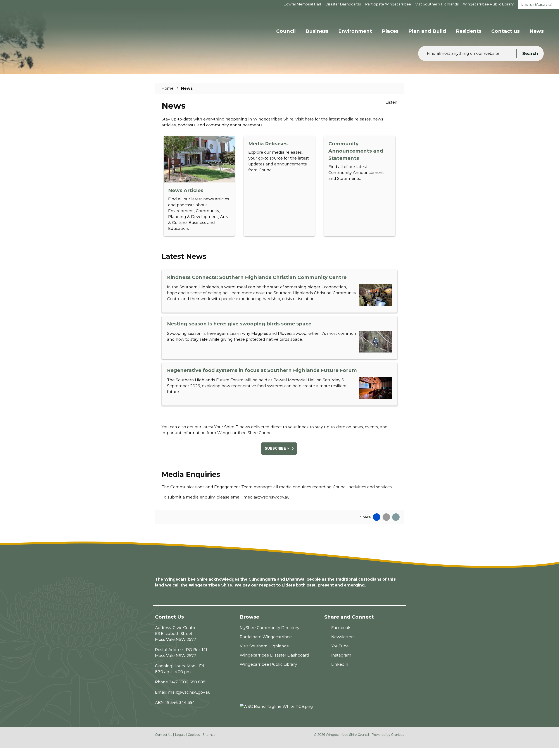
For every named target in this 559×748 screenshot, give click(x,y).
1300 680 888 (192, 682)
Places (390, 31)
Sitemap (209, 735)
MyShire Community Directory (269, 627)
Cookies (194, 735)
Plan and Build (427, 31)
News (537, 31)
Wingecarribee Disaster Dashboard (274, 655)
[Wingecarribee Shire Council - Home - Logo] (35, 23)
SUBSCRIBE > (277, 448)
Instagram (341, 655)
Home (168, 88)
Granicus (397, 735)
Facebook (340, 627)
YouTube (340, 646)
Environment (355, 31)
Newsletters (343, 637)
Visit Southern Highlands (264, 646)
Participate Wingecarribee (266, 637)
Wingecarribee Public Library (268, 664)
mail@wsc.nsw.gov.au (189, 692)
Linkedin (339, 664)
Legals (180, 735)
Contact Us (163, 735)
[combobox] (538, 4)
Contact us (505, 31)
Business (316, 31)
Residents (468, 31)
